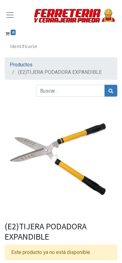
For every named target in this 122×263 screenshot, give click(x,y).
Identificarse (23, 46)
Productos (21, 65)
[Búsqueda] (110, 91)
